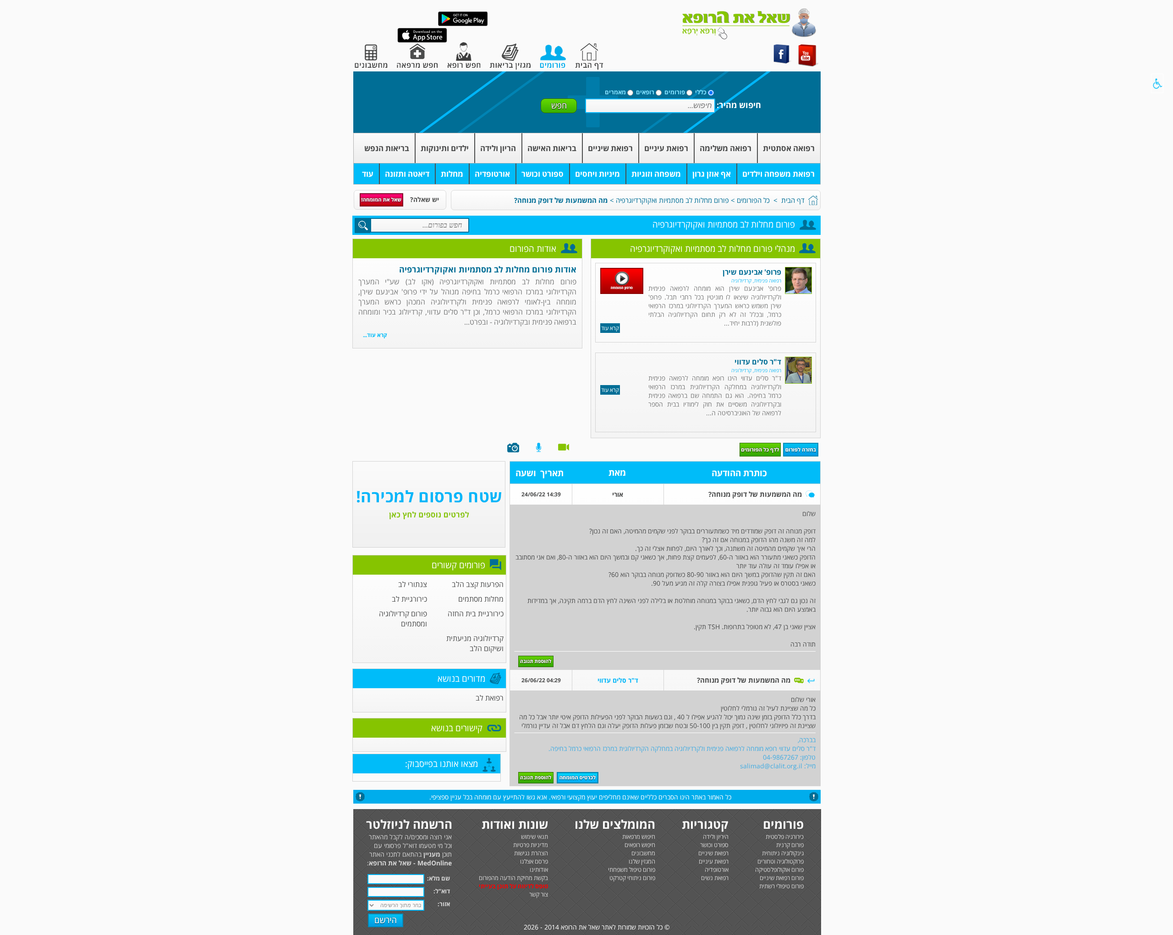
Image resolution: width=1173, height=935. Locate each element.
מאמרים (615, 92)
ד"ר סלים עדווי (757, 362)
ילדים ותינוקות (445, 148)
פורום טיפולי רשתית (781, 886)
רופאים (645, 92)
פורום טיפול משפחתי (631, 869)
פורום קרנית (790, 845)
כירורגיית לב (409, 599)
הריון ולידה (498, 148)
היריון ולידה (716, 836)
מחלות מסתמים (481, 599)
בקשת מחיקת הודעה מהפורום (513, 878)
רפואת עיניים (666, 148)
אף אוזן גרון (711, 174)
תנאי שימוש (534, 836)
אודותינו (539, 869)
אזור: (444, 904)
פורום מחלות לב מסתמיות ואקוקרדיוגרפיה (672, 200)
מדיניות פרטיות (530, 845)
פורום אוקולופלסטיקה (779, 869)
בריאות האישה (551, 148)
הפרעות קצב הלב (478, 584)
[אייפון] (422, 40)
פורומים (674, 92)
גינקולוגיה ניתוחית (783, 853)
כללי (701, 92)
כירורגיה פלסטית (785, 836)
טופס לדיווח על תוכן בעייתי (513, 886)
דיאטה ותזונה (407, 174)
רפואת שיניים (610, 148)
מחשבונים (643, 853)
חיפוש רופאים (640, 845)
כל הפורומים (753, 200)
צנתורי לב (412, 584)
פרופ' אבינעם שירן (752, 272)
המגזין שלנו (642, 861)
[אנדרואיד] (463, 24)
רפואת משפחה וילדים (778, 174)
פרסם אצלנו (534, 861)
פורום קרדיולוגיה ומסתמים (403, 619)
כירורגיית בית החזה (476, 614)
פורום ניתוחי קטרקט (632, 878)
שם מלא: (438, 878)
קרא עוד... (375, 335)
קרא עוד (610, 328)
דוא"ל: (441, 891)
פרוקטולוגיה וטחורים (780, 861)
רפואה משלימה (725, 148)
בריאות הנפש (386, 148)
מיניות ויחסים (597, 174)
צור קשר (538, 894)
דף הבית (793, 200)
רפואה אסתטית (789, 148)
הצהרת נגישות (531, 853)
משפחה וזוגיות (656, 174)
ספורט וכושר (542, 174)
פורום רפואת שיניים (782, 878)
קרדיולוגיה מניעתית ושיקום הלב (475, 643)
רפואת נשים (715, 878)
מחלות (452, 174)
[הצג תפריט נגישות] (1157, 83)
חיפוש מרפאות (638, 836)
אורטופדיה (492, 174)
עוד (367, 174)
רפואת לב (490, 698)
